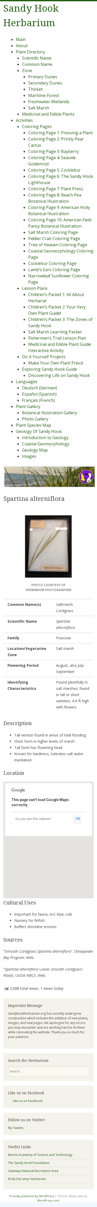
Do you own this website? (33, 819)
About (22, 45)
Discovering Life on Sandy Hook (59, 375)
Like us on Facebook (26, 1093)
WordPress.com (48, 1200)
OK (78, 819)
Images (29, 456)
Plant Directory (30, 52)
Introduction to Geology (45, 437)
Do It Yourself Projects (44, 357)
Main (21, 39)
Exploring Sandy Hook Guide (49, 369)
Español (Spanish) (39, 394)
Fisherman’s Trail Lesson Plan (57, 338)
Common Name (37, 64)
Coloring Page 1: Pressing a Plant (60, 133)
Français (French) (38, 400)
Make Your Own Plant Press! (55, 363)
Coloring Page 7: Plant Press (55, 189)
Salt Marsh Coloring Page (53, 232)
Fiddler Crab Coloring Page (54, 238)
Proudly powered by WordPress (32, 1196)
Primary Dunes (42, 77)
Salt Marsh (38, 108)
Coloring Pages (37, 126)
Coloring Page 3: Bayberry (53, 151)
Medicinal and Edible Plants (48, 114)
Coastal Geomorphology (45, 444)
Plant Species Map (33, 425)
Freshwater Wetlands (48, 101)
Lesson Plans (35, 288)
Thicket (35, 89)
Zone (27, 70)
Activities (24, 120)
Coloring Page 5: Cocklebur (54, 170)
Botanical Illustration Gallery (49, 413)
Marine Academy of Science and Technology (40, 1155)
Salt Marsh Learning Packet (55, 332)
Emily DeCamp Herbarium (27, 1179)
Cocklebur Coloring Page (52, 263)
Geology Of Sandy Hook (39, 431)
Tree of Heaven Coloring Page (57, 245)
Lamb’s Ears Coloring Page (54, 269)
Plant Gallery (28, 406)
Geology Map (35, 450)
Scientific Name (36, 58)
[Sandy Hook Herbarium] (49, 486)
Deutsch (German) (39, 388)
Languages (27, 381)
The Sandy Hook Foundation (28, 1163)
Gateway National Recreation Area (33, 1171)
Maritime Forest (43, 95)
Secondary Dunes (45, 83)
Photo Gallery (35, 419)
